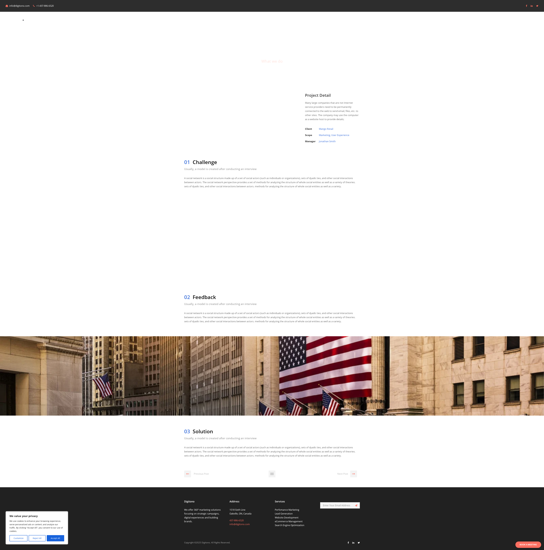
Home (478, 21)
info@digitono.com (19, 5)
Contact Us (532, 21)
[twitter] (537, 5)
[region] (37, 527)
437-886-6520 (237, 520)
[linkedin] (532, 5)
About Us (492, 21)
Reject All (37, 538)
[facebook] (526, 5)
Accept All (55, 538)
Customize (19, 538)
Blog (519, 21)
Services (506, 21)
